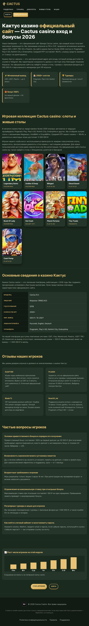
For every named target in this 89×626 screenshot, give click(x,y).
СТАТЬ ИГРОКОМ (20, 14)
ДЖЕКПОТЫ (31, 9)
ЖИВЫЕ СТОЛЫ (45, 9)
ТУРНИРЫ (20, 9)
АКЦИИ (56, 9)
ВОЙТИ (8, 14)
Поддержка (65, 620)
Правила (53, 620)
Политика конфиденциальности (33, 620)
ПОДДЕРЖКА (8, 9)
